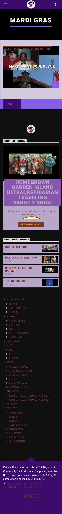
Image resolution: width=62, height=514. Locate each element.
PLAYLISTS (14, 312)
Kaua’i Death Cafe (18, 425)
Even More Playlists (31, 214)
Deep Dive (14, 421)
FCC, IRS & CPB (16, 483)
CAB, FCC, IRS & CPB (19, 375)
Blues (7, 49)
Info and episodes (31, 224)
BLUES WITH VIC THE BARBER (19, 269)
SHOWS (13, 304)
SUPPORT (11, 316)
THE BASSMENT (15, 281)
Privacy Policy (33, 486)
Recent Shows (16, 412)
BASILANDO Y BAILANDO (21, 257)
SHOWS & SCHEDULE (17, 299)
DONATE (37, 483)
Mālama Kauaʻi (16, 429)
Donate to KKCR (17, 321)
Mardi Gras (37, 49)
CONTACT (12, 404)
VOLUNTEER (15, 337)
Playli (50, 211)
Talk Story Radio (17, 441)
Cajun (17, 49)
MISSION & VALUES (18, 367)
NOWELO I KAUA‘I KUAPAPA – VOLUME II (29, 400)
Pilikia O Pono (16, 432)
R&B (48, 49)
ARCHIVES (12, 408)
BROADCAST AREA (18, 383)
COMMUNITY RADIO (19, 387)
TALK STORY (13, 391)
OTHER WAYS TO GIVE (20, 333)
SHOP (12, 329)
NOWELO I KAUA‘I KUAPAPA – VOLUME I (29, 396)
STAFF (12, 379)
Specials (13, 417)
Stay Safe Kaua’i (17, 436)
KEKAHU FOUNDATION (20, 371)
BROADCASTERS (17, 308)
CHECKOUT (15, 358)
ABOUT (10, 362)
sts (53, 211)
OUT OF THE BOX (16, 247)
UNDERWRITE (16, 325)
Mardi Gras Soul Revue (32, 66)
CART (11, 354)
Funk (25, 49)
